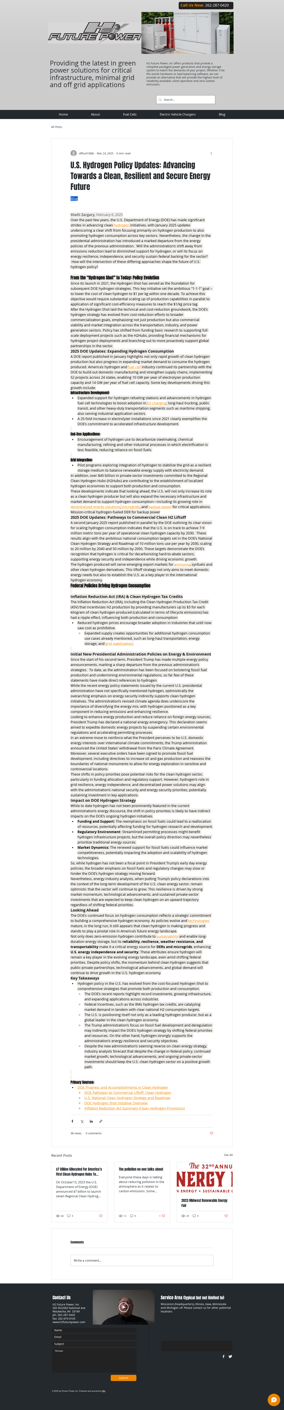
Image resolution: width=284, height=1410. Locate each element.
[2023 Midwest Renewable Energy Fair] (205, 1177)
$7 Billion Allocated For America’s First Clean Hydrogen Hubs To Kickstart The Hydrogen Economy (79, 1172)
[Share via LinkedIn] (91, 1121)
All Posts (56, 127)
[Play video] (123, 1307)
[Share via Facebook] (72, 1121)
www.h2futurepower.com (69, 1322)
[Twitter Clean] (230, 1356)
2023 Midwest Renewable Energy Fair (204, 1203)
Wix (103, 1391)
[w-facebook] (223, 1356)
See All (228, 1155)
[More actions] (211, 153)
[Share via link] (101, 1121)
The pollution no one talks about (141, 1169)
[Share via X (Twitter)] (82, 1121)
